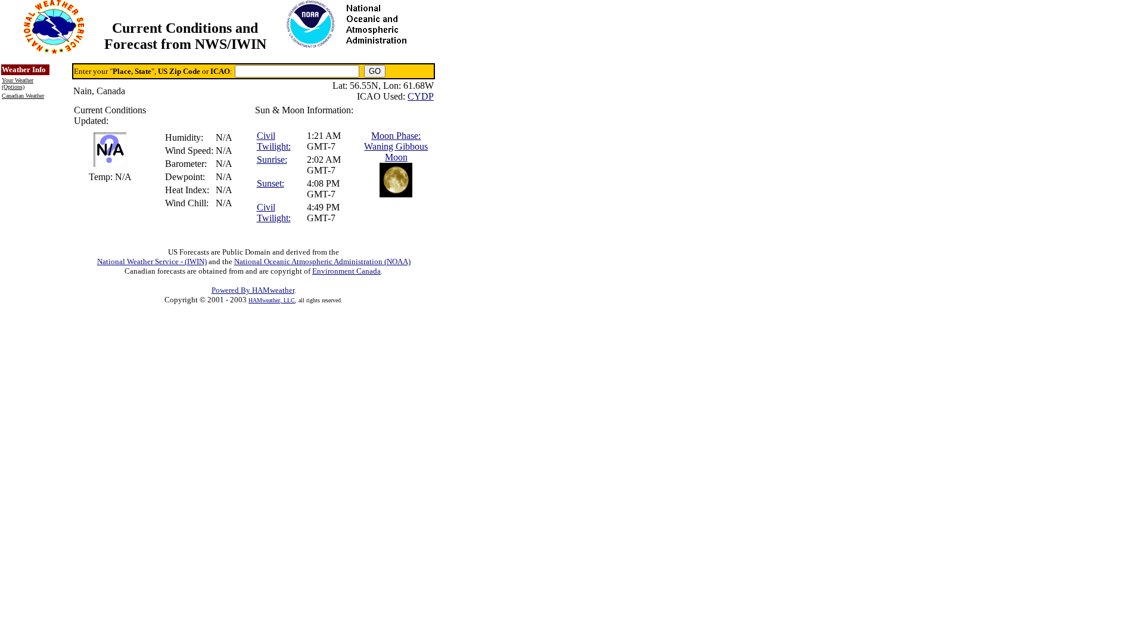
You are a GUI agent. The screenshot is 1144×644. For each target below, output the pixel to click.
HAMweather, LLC (271, 300)
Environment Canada (346, 271)
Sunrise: (272, 159)
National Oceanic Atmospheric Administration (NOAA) (322, 261)
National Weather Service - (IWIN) (152, 261)
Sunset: (270, 183)
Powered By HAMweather (253, 290)
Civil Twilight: (274, 141)
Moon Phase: (396, 136)
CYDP (421, 96)
